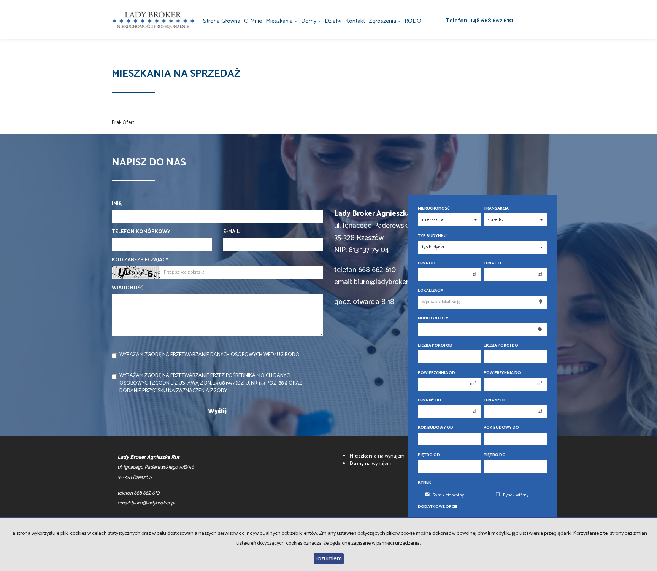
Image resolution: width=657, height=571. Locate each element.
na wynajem (377, 456)
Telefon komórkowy (141, 232)
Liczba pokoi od (435, 345)
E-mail (231, 232)
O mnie (253, 21)
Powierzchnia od (436, 373)
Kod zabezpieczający (140, 260)
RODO (413, 21)
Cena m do (495, 400)
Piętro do (495, 455)
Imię (117, 204)
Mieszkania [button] (280, 21)
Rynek (424, 482)
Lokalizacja (430, 291)
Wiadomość (127, 288)
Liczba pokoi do (501, 345)
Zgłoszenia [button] (383, 21)
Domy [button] (309, 21)
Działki (333, 21)
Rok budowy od (435, 428)
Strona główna (221, 21)
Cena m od (429, 400)
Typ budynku (432, 236)
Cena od (426, 263)
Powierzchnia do (502, 373)
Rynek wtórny (515, 495)
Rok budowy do (501, 428)
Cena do (492, 263)
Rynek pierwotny (448, 495)
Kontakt (355, 21)
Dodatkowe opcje (437, 507)
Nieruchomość (433, 209)
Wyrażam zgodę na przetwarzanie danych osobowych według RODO (209, 354)
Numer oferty (433, 318)
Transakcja (496, 209)
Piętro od (429, 455)
